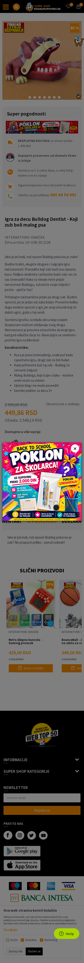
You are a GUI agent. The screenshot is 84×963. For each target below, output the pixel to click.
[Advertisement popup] (42, 481)
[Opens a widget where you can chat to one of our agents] (66, 934)
